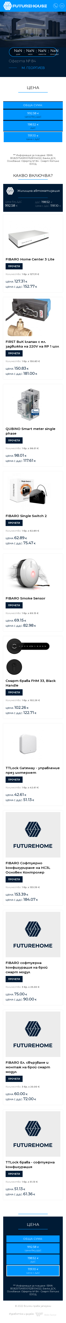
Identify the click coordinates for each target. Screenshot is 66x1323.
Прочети (14, 266)
